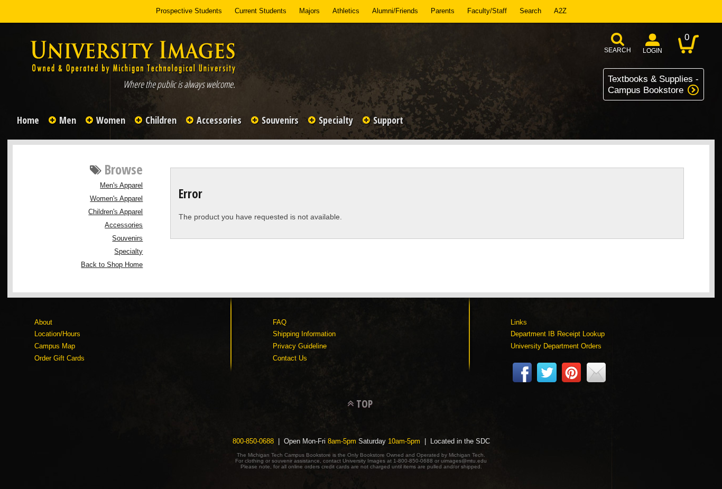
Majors (309, 11)
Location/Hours (57, 334)
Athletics (345, 11)
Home (28, 120)
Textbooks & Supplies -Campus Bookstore (653, 84)
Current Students (260, 11)
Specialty (128, 251)
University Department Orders (556, 346)
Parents (443, 11)
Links (519, 322)
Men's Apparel (121, 185)
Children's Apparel (115, 212)
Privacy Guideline (300, 346)
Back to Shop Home (112, 265)
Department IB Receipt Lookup (558, 334)
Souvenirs (127, 238)
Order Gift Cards (59, 358)
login (652, 50)
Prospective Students (189, 11)
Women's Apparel (116, 198)
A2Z (560, 11)
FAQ (279, 322)
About (43, 322)
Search (530, 11)
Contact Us (290, 358)
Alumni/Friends (395, 11)
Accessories (124, 225)
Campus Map (54, 346)
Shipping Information (304, 334)
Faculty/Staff (487, 11)
